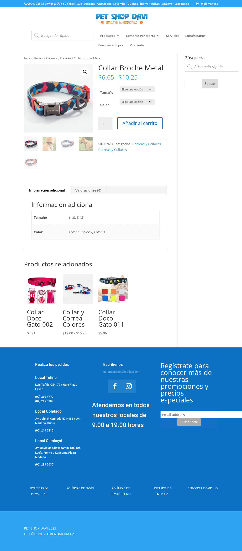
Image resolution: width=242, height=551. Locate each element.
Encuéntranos (195, 36)
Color (104, 105)
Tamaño (106, 92)
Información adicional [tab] (47, 190)
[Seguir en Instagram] (129, 386)
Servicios (172, 36)
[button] (85, 72)
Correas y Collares (58, 58)
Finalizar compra (110, 45)
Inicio (28, 58)
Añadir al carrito (139, 123)
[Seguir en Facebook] (115, 386)
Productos (107, 36)
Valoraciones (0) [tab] (88, 190)
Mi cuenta (137, 45)
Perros (38, 58)
